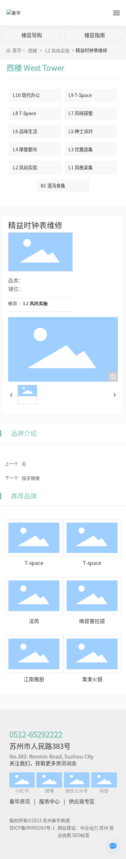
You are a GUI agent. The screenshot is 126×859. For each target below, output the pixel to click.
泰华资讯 (19, 801)
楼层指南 (94, 35)
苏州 (103, 828)
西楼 (32, 50)
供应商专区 (82, 801)
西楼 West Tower (35, 68)
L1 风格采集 (80, 167)
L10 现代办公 (26, 95)
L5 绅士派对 (80, 131)
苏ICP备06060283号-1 (32, 828)
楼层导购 (31, 35)
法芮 (34, 621)
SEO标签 (80, 835)
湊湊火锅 (92, 679)
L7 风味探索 (80, 113)
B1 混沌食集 (53, 185)
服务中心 (49, 801)
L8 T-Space (24, 113)
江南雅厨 (34, 679)
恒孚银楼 (31, 478)
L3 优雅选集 (80, 149)
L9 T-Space (80, 95)
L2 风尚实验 (57, 50)
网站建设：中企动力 (78, 828)
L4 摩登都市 (25, 149)
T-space (34, 563)
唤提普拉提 (92, 621)
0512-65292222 (35, 734)
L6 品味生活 (25, 131)
